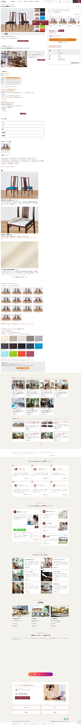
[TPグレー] (6, 299)
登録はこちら (46, 530)
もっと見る (40, 443)
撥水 (16, 163)
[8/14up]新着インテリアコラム (36, 723)
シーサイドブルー (5, 160)
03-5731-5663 (23, 694)
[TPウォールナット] (38, 299)
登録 (36, 526)
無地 (42, 160)
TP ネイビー (29, 349)
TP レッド (20, 357)
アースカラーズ (5, 158)
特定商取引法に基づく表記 (55, 721)
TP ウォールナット (22, 349)
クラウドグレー (23, 158)
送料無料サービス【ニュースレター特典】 (48, 723)
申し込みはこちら (47, 517)
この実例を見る (41, 59)
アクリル (4, 163)
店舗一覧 (31, 1)
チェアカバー (12, 4)
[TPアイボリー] (6, 290)
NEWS (13, 723)
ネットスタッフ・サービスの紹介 (60, 701)
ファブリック (6, 4)
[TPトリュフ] (38, 290)
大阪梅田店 (54, 618)
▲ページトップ (52, 455)
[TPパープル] (17, 317)
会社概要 (26, 712)
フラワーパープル (35, 160)
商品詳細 (3, 135)
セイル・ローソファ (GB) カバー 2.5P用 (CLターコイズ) (12, 97)
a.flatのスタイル (26, 1)
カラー (3, 126)
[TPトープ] (27, 290)
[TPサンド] (17, 290)
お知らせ (55, 707)
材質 (3, 129)
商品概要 (3, 132)
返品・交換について (61, 58)
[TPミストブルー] (27, 308)
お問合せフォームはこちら (23, 697)
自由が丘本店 (8, 102)
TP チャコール (4, 349)
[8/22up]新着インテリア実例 (27, 723)
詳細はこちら (27, 478)
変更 (59, 50)
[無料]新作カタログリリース (18, 723)
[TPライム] (38, 308)
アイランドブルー (32, 158)
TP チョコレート (13, 349)
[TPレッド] (6, 317)
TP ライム (12, 357)
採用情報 (55, 712)
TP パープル (29, 357)
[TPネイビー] (6, 308)
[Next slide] (32, 20)
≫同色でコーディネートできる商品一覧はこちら (10, 38)
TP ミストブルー (4, 357)
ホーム (2, 4)
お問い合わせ (67, 721)
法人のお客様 (36, 1)
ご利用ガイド (26, 707)
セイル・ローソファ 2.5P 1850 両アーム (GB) (10, 95)
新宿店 (34, 618)
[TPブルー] (17, 308)
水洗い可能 (11, 163)
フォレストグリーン (15, 160)
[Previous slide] (2, 20)
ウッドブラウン (14, 158)
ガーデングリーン (25, 160)
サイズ (3, 122)
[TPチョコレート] (27, 299)
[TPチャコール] (17, 299)
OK (40, 23)
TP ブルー (37, 349)
